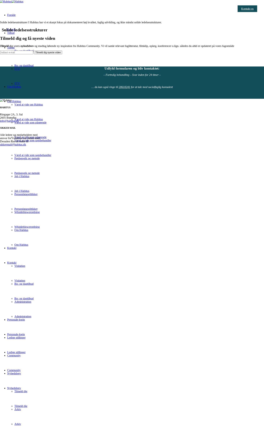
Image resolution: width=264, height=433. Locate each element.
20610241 (124, 87)
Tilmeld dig (20, 391)
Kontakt (11, 247)
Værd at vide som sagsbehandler (32, 155)
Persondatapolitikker (26, 208)
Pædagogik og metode (27, 173)
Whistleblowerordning (27, 226)
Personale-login (16, 334)
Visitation (19, 265)
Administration (22, 316)
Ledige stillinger (16, 352)
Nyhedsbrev (14, 388)
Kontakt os (247, 8)
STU (17, 83)
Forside (11, 14)
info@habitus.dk (9, 120)
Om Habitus (14, 86)
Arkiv (17, 423)
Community (14, 370)
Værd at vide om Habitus (28, 104)
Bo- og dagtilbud (24, 65)
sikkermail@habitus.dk (13, 144)
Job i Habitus (21, 190)
